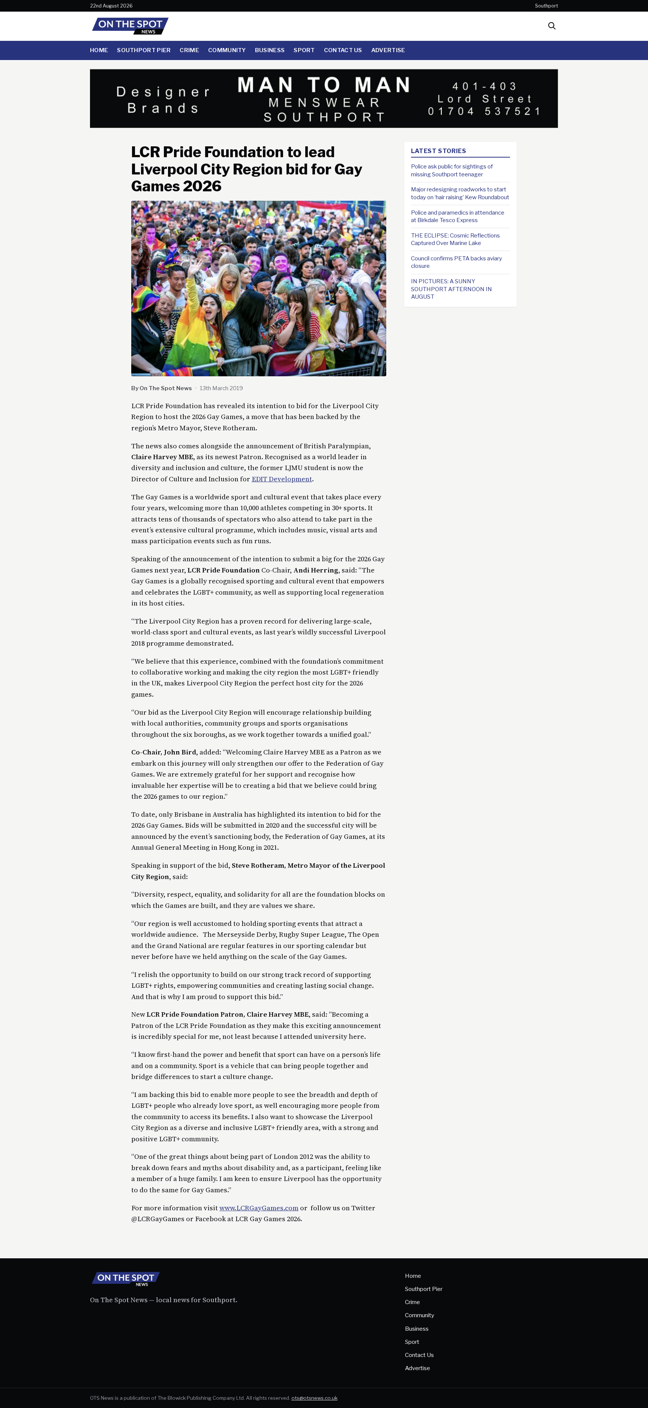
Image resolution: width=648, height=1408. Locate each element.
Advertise (388, 50)
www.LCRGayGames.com (258, 1208)
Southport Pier (144, 50)
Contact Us (343, 50)
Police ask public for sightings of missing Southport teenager (452, 170)
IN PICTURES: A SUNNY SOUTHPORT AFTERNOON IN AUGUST (451, 289)
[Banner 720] (324, 125)
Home (99, 50)
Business (270, 50)
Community (227, 50)
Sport (304, 50)
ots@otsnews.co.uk (314, 1398)
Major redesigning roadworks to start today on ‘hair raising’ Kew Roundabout (460, 193)
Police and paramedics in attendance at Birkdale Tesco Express (457, 216)
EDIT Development (282, 479)
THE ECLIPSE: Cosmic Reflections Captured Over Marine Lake (455, 239)
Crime (189, 50)
